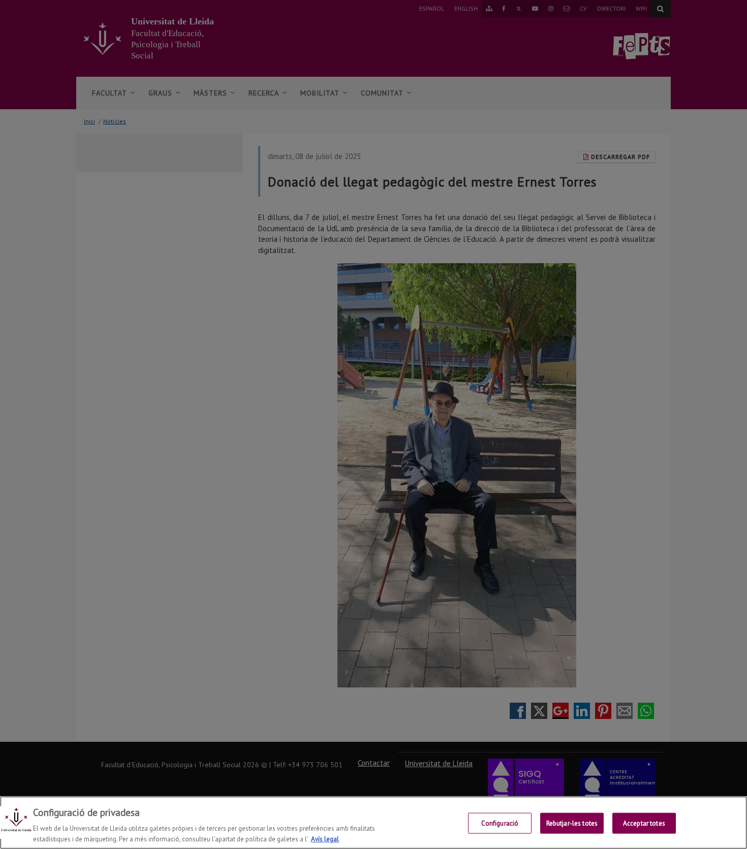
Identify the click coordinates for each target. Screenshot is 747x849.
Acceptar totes (644, 823)
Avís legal (325, 838)
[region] (373, 822)
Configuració (500, 823)
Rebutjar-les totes (572, 823)
